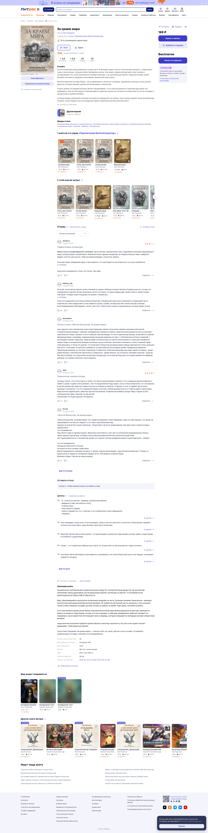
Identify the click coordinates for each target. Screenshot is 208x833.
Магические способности (119, 124)
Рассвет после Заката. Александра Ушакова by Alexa (124, 783)
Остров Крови (100, 165)
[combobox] (101, 10)
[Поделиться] (186, 27)
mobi (99, 660)
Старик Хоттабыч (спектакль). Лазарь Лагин (37, 770)
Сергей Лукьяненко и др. (55, 752)
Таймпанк (84, 126)
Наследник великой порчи (29, 705)
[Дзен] (164, 807)
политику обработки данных (190, 821)
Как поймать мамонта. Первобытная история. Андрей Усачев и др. (45, 777)
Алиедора (135, 211)
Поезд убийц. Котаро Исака (115, 780)
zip (109, 660)
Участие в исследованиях (30, 807)
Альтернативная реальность (68, 124)
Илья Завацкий (26, 707)
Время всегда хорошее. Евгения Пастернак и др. (38, 773)
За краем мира (63, 165)
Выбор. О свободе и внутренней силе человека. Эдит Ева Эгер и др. (129, 770)
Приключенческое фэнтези (140, 124)
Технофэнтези (94, 126)
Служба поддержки (28, 811)
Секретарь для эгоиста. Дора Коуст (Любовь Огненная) (41, 783)
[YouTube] (185, 807)
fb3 (88, 660)
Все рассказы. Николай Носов (116, 773)
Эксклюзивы (107, 15)
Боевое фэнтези (86, 124)
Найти (149, 10)
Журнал (162, 15)
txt (106, 660)
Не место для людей (54, 750)
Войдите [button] (62, 486)
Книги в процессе (121, 15)
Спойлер (62, 265)
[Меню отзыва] (152, 275)
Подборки (83, 15)
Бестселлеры (97, 800)
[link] (103, 241)
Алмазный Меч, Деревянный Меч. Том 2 (129, 750)
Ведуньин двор (120, 165)
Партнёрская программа (65, 811)
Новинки (50, 15)
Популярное (62, 15)
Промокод (40, 15)
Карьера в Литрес (27, 804)
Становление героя (64, 126)
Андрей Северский (46, 707)
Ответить (146, 275)
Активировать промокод (101, 797)
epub (81, 660)
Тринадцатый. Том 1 (47, 705)
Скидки (73, 15)
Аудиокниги (94, 15)
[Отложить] (72, 141)
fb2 (85, 660)
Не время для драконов (107, 750)
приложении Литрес (179, 799)
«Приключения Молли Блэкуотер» (89, 36)
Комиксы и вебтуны (148, 15)
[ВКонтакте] (180, 807)
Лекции (135, 15)
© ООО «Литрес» (104, 829)
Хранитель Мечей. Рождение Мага (87, 750)
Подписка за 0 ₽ (27, 15)
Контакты (24, 800)
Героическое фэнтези (101, 124)
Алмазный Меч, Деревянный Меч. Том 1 (33, 750)
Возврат (24, 814)
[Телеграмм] (175, 807)
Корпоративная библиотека (67, 821)
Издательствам (62, 797)
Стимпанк (76, 126)
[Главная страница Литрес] (30, 9)
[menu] (72, 233)
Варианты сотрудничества (66, 807)
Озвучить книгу (62, 818)
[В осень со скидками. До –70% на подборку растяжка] (104, 2)
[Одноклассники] (170, 807)
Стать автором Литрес (64, 814)
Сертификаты (173, 15)
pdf (103, 660)
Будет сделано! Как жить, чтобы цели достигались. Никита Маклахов (46, 780)
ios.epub (93, 660)
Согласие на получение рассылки (140, 806)
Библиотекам (61, 804)
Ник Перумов (63, 167)
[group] (106, 242)
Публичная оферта (134, 797)
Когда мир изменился (180, 750)
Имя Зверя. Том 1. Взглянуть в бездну (121, 211)
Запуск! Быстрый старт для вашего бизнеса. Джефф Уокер (126, 777)
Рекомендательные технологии (139, 809)
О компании (25, 797)
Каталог (50, 10)
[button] (37, 78)
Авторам (59, 800)
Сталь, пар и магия (84, 165)
